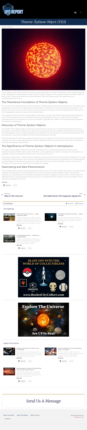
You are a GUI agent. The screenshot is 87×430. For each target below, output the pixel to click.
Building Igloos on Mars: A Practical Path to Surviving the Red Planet (29, 369)
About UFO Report (8, 415)
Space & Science (7, 27)
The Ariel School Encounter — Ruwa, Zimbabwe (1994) (28, 214)
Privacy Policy (35, 415)
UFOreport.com (79, 417)
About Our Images (22, 415)
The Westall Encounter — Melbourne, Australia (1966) (28, 236)
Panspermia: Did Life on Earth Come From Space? (28, 349)
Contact (8, 419)
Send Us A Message (43, 401)
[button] (75, 12)
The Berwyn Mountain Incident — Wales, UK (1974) (70, 214)
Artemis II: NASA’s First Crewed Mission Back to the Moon (70, 349)
